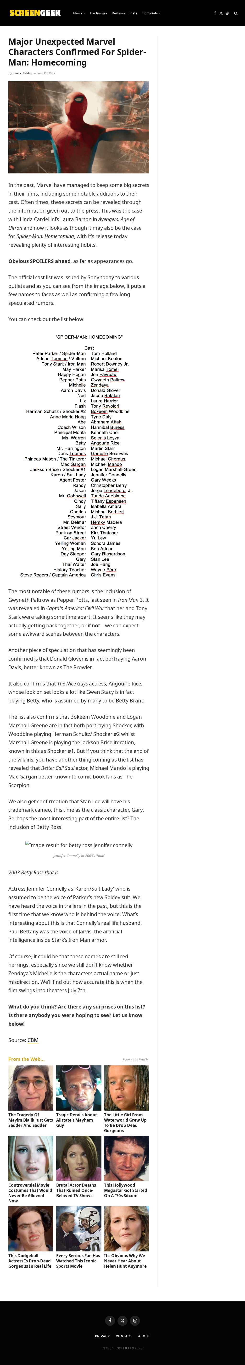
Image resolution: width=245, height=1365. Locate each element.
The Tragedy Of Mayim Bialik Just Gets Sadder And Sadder (30, 1120)
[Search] (235, 13)
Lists (133, 13)
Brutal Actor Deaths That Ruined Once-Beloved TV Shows (76, 1190)
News (77, 13)
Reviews (118, 13)
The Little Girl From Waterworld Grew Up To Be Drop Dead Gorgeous (125, 1122)
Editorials (150, 13)
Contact (124, 1336)
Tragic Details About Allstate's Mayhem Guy (76, 1120)
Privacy (102, 1336)
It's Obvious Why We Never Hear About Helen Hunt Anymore (125, 1261)
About (144, 1336)
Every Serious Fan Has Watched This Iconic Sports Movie (78, 1261)
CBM (33, 1040)
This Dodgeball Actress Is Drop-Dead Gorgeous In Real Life (29, 1261)
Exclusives (98, 13)
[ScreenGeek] (34, 13)
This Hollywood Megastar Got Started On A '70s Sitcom (125, 1190)
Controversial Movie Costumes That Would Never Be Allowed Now (30, 1193)
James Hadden (22, 73)
